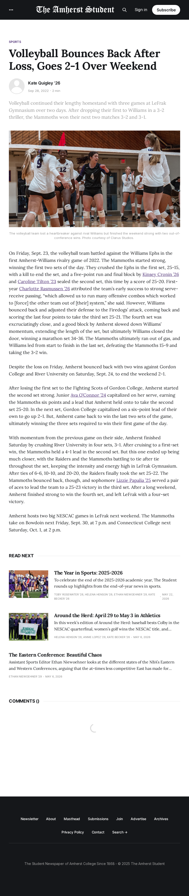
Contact (98, 832)
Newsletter (29, 819)
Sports (15, 42)
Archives (161, 819)
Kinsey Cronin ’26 (160, 274)
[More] (11, 10)
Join (119, 819)
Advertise (138, 819)
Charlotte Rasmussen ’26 (44, 288)
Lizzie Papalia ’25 (133, 480)
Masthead (72, 819)
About (51, 819)
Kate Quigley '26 (44, 83)
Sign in (141, 9)
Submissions (98, 819)
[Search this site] (124, 10)
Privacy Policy (73, 832)
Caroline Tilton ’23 (37, 281)
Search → (119, 832)
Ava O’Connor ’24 (88, 395)
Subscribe (166, 9)
